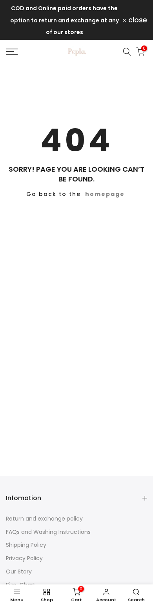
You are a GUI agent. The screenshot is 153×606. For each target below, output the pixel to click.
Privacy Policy (24, 558)
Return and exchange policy (44, 519)
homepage (105, 194)
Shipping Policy (26, 545)
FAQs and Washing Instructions (48, 532)
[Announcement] (64, 20)
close (136, 20)
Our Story (19, 571)
